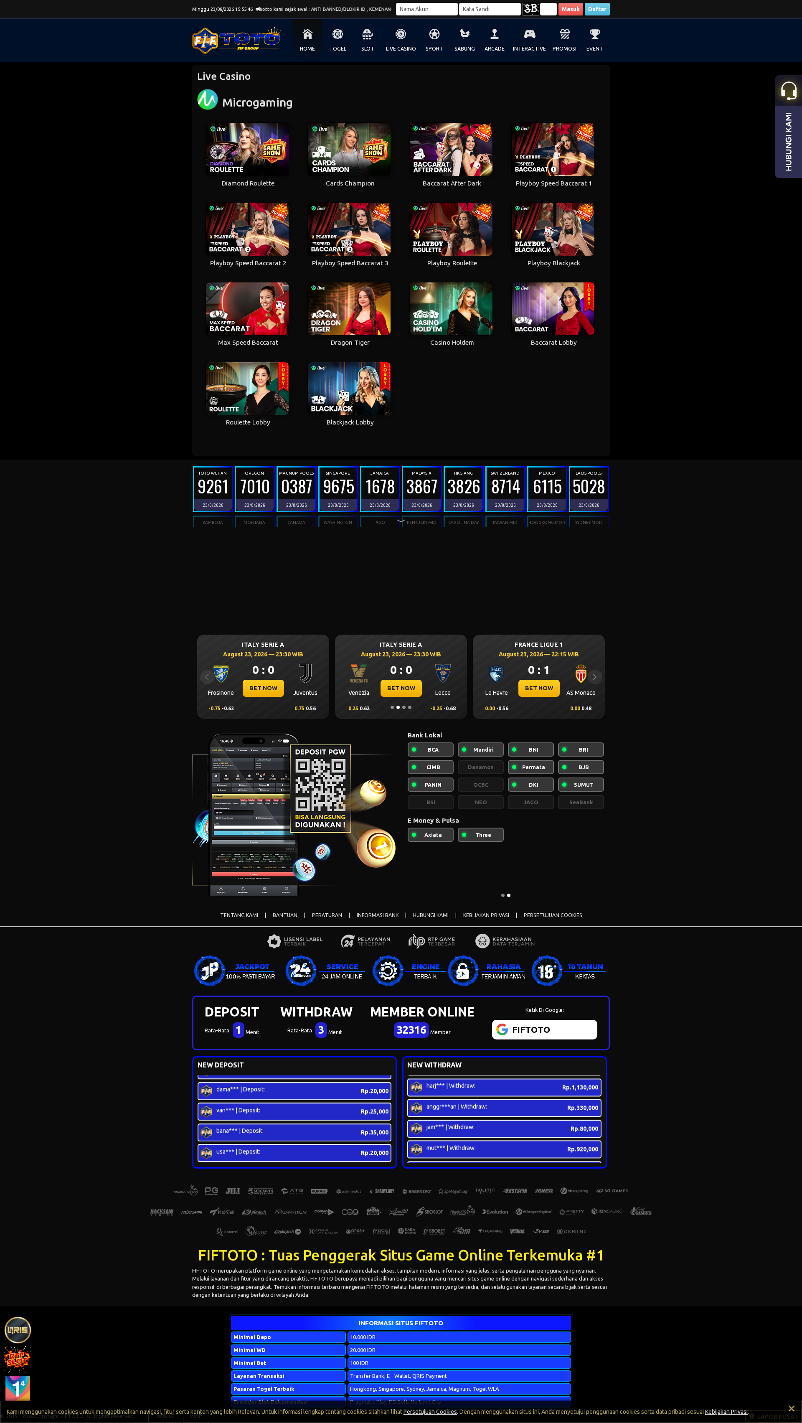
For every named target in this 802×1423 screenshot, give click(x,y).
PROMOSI (564, 48)
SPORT (434, 48)
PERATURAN (327, 915)
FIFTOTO (203, 1270)
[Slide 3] (404, 707)
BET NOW (263, 688)
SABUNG (464, 48)
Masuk (571, 9)
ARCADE (495, 48)
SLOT (367, 48)
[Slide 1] (392, 707)
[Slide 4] (409, 707)
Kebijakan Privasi (726, 1411)
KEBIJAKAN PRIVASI (486, 915)
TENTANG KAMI (239, 915)
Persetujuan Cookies (430, 1411)
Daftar (597, 9)
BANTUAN (285, 915)
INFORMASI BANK (377, 915)
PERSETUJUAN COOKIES (553, 915)
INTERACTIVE (529, 48)
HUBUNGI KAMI (431, 915)
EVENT (594, 48)
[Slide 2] (398, 707)
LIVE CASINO (401, 48)
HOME (307, 48)
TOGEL (337, 48)
